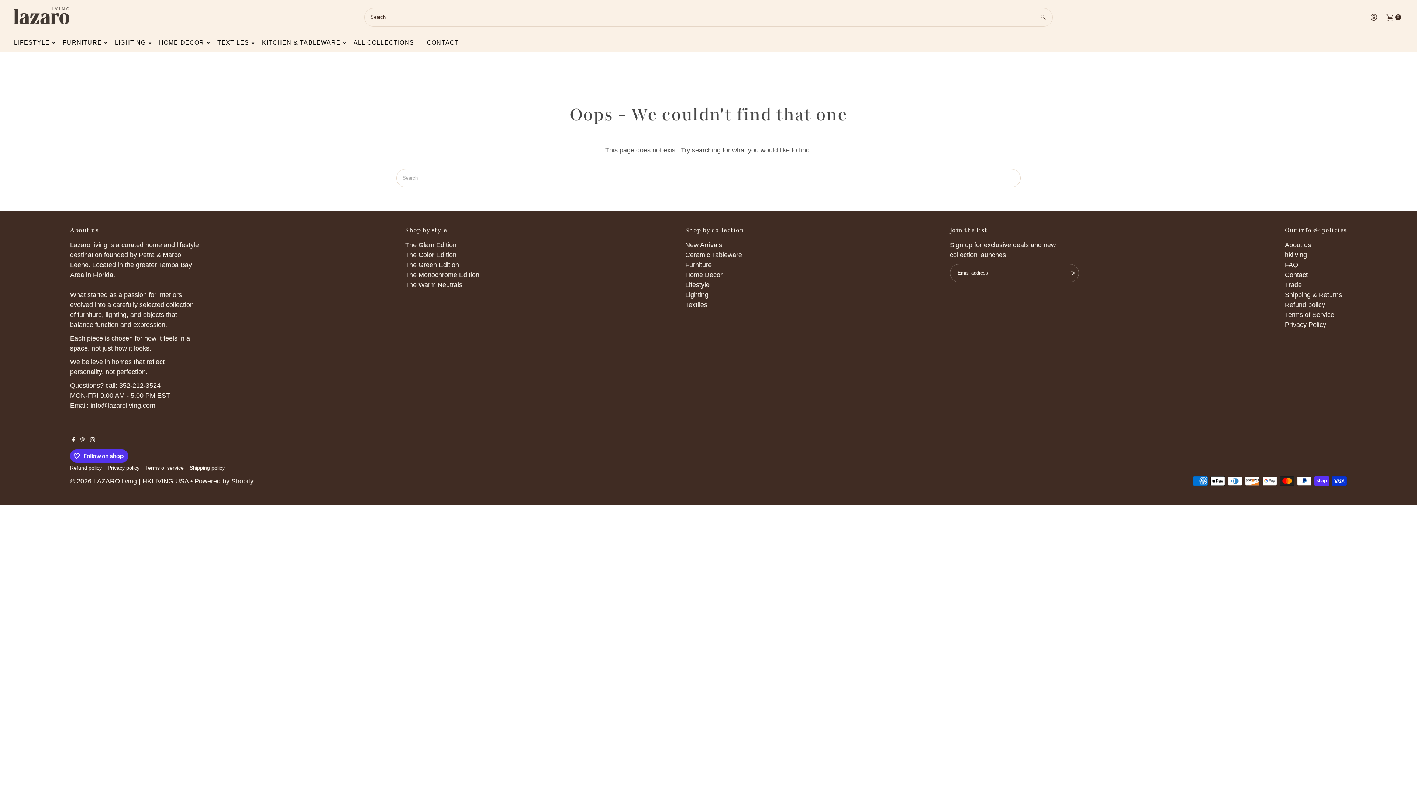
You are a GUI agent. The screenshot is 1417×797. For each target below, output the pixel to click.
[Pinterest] (82, 440)
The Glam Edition (430, 245)
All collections (384, 42)
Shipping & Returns (1313, 295)
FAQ (1291, 265)
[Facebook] (73, 440)
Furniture (82, 42)
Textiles (233, 42)
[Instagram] (92, 440)
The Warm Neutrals (433, 285)
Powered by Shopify (224, 481)
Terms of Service (1309, 314)
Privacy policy (123, 468)
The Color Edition (430, 255)
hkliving (1296, 255)
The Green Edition (432, 265)
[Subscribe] (1070, 273)
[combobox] (708, 17)
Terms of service (164, 468)
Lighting (130, 42)
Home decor (181, 42)
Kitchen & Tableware (301, 42)
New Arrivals (703, 245)
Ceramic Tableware (713, 255)
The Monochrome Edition (442, 275)
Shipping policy (207, 468)
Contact (443, 42)
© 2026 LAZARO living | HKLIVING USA (129, 481)
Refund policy (1305, 304)
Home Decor (704, 275)
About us (1298, 245)
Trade (1293, 285)
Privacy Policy (1305, 324)
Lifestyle (32, 42)
